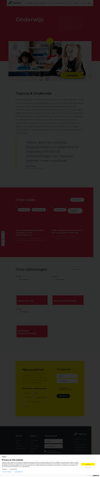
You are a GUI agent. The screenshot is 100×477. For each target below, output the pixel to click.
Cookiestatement (18, 471)
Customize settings (7, 471)
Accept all (88, 464)
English (4, 456)
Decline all (88, 467)
